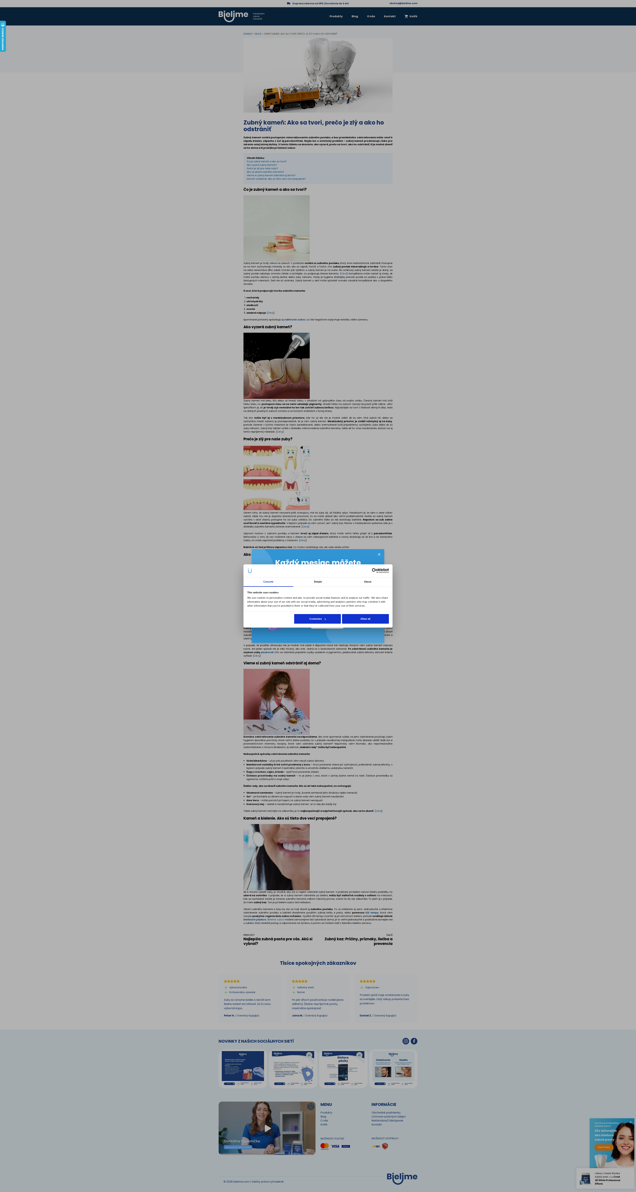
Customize (315, 618)
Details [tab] (318, 581)
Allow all (365, 618)
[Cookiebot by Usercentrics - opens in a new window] (374, 570)
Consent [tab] (268, 581)
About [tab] (367, 581)
